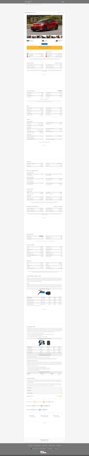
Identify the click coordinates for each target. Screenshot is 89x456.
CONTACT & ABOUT (52, 445)
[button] (61, 16)
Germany (29, 56)
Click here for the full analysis (44, 99)
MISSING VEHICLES (37, 445)
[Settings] (62, 1)
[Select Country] (63, 1)
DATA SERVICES (44, 445)
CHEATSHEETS (30, 445)
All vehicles (26, 4)
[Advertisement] (44, 8)
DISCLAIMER (59, 445)
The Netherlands (30, 55)
